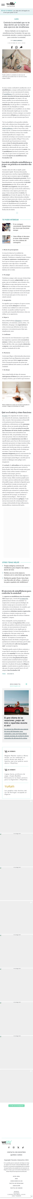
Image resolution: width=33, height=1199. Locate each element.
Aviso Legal (16, 1176)
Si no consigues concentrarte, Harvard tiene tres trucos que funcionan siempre (22, 227)
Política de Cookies (16, 1188)
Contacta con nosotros (16, 1152)
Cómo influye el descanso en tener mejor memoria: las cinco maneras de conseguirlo (21, 239)
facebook (11, 47)
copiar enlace (21, 47)
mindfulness (8, 94)
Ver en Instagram (17, 1105)
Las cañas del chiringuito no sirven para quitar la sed (16, 11)
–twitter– (18, 1146)
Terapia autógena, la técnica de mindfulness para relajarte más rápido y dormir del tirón (16, 568)
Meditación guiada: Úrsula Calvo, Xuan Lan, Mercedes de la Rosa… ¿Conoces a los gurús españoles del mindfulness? (16, 580)
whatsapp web (16, 47)
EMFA (16, 1178)
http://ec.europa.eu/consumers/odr (18, 1171)
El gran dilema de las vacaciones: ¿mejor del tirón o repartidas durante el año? (15, 721)
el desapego (18, 320)
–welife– (23, 1146)
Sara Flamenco (17, 40)
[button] (16, 816)
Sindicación (16, 1185)
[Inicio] (11, 6)
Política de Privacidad (16, 1183)
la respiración (24, 598)
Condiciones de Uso (16, 1181)
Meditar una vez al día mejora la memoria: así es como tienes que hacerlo (17, 574)
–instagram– (14, 1146)
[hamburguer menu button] (3, 5)
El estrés (4, 416)
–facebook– (9, 1146)
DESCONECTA (10, 674)
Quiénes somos (16, 1155)
